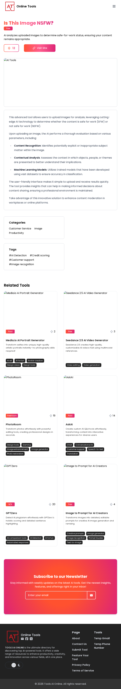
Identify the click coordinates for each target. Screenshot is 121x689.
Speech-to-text (95, 449)
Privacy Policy (81, 665)
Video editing (73, 365)
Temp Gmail (102, 638)
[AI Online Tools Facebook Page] (26, 638)
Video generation (92, 365)
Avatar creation (35, 360)
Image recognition (76, 538)
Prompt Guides (96, 538)
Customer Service (20, 228)
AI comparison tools (16, 538)
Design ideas (13, 365)
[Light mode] (9, 665)
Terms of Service (83, 670)
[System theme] (14, 665)
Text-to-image (74, 542)
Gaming (27, 444)
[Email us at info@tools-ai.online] (22, 638)
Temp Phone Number (102, 646)
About (76, 638)
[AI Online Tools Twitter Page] (31, 638)
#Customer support (21, 260)
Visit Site (42, 48)
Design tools (29, 365)
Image (38, 228)
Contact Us (79, 644)
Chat (69, 444)
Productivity (16, 233)
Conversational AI (84, 444)
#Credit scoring (39, 255)
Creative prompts (75, 533)
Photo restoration (15, 453)
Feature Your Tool (80, 657)
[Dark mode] (19, 665)
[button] (30, 330)
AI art (9, 360)
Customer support (75, 449)
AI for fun (20, 360)
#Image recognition (21, 264)
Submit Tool (79, 650)
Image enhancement (17, 449)
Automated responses (18, 542)
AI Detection (35, 538)
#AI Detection (18, 255)
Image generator (40, 449)
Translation (72, 453)
